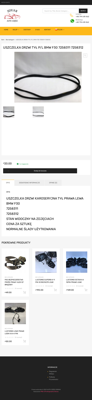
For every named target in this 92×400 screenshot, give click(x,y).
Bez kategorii (10, 39)
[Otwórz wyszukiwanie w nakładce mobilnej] (65, 11)
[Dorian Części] (12, 21)
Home (6, 30)
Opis (8, 183)
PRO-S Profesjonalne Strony (50, 391)
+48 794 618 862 (81, 17)
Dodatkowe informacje (29, 183)
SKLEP (15, 30)
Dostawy (27, 30)
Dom (2, 39)
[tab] (8, 183)
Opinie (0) (53, 183)
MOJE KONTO (5, 2)
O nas (37, 30)
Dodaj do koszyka (40, 171)
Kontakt (47, 30)
